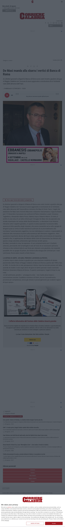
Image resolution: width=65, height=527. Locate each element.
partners (9, 507)
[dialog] (32, 511)
